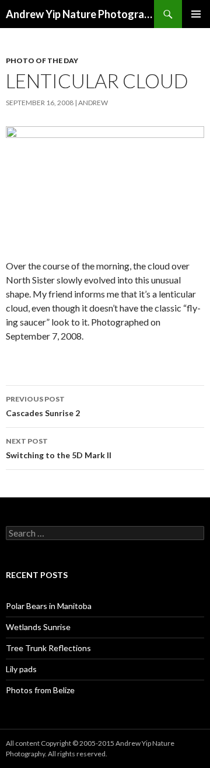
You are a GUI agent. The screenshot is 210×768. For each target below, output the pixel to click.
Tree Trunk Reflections (48, 648)
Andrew (93, 102)
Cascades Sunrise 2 (43, 406)
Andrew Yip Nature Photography (80, 14)
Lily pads (21, 669)
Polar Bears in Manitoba (49, 606)
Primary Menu (196, 14)
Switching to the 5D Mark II (58, 448)
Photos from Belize (40, 690)
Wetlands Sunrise (38, 627)
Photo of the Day (42, 60)
